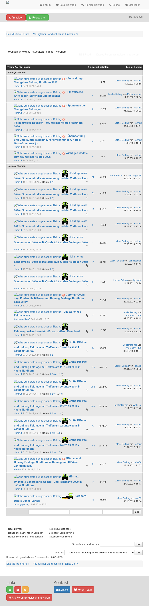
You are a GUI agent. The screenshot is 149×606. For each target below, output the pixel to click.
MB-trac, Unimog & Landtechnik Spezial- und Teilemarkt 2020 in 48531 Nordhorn (48, 481)
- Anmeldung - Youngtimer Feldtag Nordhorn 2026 (48, 80)
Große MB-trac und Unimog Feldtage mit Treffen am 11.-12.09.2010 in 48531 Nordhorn (50, 366)
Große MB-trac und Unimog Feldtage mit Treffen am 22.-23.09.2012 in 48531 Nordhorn (50, 405)
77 (93, 425)
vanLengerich (135, 175)
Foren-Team (84, 589)
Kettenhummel (134, 94)
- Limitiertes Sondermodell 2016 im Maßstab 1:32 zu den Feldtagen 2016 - (51, 241)
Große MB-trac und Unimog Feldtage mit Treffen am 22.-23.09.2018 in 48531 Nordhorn (50, 425)
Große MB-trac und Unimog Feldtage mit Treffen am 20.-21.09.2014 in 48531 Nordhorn (50, 385)
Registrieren (39, 17)
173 (93, 367)
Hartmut (18, 85)
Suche (116, 5)
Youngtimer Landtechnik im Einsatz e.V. (55, 34)
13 (93, 499)
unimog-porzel (21, 504)
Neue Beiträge (67, 5)
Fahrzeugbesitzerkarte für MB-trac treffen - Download (47, 331)
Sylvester (137, 280)
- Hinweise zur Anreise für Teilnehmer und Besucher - (48, 93)
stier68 (17, 469)
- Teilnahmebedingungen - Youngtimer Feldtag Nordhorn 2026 (48, 122)
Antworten (93, 67)
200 (93, 406)
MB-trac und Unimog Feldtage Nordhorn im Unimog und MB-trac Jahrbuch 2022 (47, 461)
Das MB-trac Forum (17, 34)
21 (93, 176)
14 (93, 208)
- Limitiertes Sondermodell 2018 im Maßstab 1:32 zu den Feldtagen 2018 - (51, 261)
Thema (11, 67)
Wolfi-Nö (137, 404)
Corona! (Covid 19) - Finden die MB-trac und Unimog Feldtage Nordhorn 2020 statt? (49, 298)
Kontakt (63, 589)
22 (93, 192)
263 (93, 386)
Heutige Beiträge (94, 5)
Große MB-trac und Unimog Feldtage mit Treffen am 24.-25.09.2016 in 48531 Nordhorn (50, 444)
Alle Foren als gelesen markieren (30, 597)
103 (93, 445)
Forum (46, 5)
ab (17, 67)
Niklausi (138, 365)
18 (60, 393)
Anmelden (17, 17)
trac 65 (138, 498)
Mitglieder (134, 5)
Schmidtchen (135, 260)
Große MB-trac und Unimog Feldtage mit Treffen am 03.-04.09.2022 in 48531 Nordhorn (50, 346)
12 (60, 374)
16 (93, 262)
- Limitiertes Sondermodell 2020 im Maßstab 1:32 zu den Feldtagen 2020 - (51, 280)
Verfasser (25, 67)
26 (93, 347)
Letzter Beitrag (134, 67)
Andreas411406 (22, 319)
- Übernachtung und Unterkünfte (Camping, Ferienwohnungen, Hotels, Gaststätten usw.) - (49, 139)
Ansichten (103, 67)
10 (93, 315)
